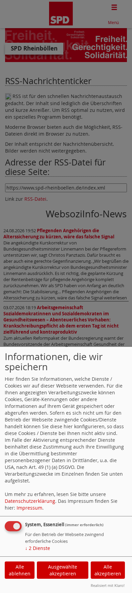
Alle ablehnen (19, 570)
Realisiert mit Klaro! (108, 585)
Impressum (29, 508)
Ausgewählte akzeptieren (62, 570)
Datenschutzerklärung (30, 501)
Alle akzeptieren (107, 570)
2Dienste (37, 548)
